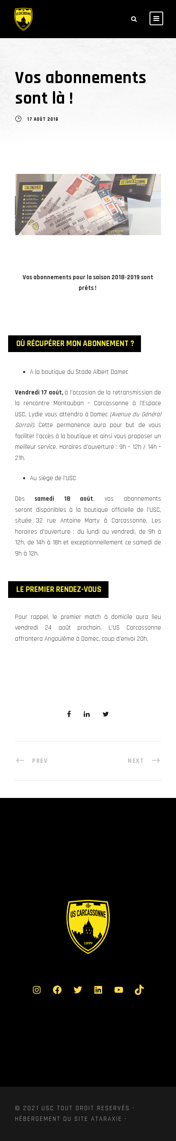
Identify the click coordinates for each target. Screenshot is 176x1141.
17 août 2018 (43, 120)
